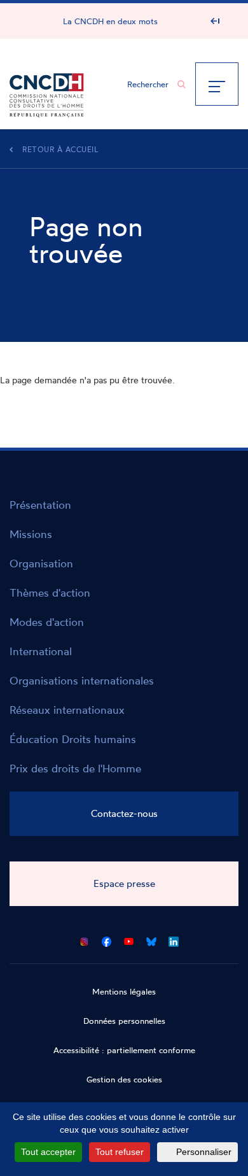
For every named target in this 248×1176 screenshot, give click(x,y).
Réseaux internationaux (67, 709)
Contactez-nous (124, 813)
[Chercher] (181, 84)
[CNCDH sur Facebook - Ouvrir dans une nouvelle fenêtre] (107, 939)
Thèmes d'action (50, 592)
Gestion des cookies (124, 1079)
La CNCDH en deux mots (110, 21)
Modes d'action (47, 621)
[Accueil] (47, 92)
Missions (31, 534)
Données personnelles (124, 1021)
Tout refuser (119, 1152)
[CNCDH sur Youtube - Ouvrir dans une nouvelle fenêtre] (129, 939)
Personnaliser (203, 1152)
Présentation (40, 504)
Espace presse (124, 883)
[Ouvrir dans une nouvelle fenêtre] (84, 939)
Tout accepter (48, 1152)
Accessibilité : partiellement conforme (124, 1050)
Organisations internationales (82, 680)
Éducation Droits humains (73, 739)
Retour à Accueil (60, 149)
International (41, 651)
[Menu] (217, 84)
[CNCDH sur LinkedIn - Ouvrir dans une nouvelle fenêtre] (174, 939)
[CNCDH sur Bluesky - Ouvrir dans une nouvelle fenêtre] (151, 939)
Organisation (41, 563)
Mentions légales (124, 991)
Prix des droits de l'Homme (75, 768)
